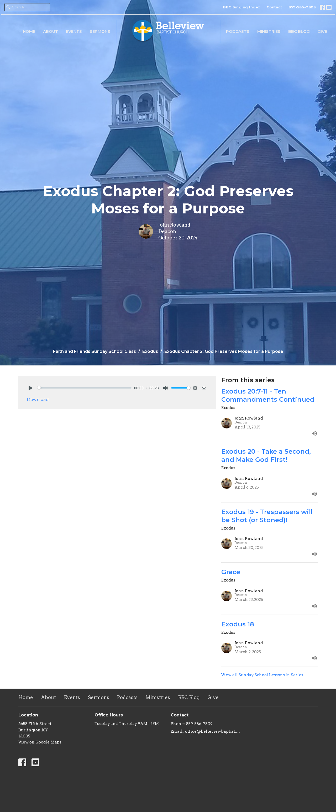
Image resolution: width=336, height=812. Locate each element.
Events (74, 31)
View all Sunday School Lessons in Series (262, 675)
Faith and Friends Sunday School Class (94, 351)
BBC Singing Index (241, 7)
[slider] (84, 387)
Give (322, 31)
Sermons (100, 31)
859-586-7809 (302, 7)
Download (38, 399)
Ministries (268, 31)
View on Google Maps (39, 742)
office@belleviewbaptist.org (213, 731)
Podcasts (237, 31)
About (50, 31)
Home (29, 31)
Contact (274, 7)
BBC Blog (299, 31)
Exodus (150, 351)
